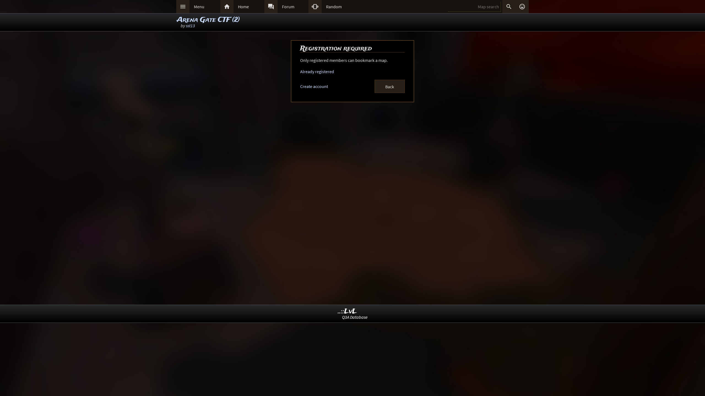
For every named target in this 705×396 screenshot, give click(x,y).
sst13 (190, 25)
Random (334, 6)
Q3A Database (355, 317)
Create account (314, 86)
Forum (288, 6)
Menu (199, 6)
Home (243, 6)
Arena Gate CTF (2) (208, 20)
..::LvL (347, 311)
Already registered (317, 71)
